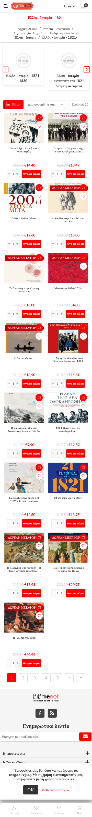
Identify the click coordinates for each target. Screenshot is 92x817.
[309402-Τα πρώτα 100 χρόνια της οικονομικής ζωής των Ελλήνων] (68, 128)
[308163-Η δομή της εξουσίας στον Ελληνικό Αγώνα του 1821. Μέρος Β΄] (68, 337)
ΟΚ (30, 789)
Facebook (40, 713)
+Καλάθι (39, 117)
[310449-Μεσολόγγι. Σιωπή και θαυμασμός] (24, 128)
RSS (52, 713)
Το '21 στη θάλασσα (24, 637)
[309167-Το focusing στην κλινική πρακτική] (24, 268)
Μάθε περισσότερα (55, 790)
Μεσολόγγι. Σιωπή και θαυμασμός (24, 150)
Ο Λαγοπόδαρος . (24, 358)
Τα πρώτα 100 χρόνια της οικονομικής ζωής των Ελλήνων (68, 150)
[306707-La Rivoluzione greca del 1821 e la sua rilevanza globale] (24, 478)
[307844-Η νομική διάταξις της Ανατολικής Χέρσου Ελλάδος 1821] (24, 407)
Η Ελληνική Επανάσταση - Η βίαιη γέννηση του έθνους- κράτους (24, 569)
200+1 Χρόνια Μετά (24, 218)
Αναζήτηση (59, 813)
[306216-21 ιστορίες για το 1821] (68, 477)
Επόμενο (69, 677)
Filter (16, 104)
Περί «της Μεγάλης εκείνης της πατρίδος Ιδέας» (68, 569)
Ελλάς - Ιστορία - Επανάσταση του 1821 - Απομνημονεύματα (68, 81)
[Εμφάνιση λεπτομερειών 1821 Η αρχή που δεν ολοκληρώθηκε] (68, 407)
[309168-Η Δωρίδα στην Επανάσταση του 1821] (68, 198)
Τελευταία (80, 677)
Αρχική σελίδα (27, 29)
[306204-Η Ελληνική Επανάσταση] (24, 547)
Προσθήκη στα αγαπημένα (39, 126)
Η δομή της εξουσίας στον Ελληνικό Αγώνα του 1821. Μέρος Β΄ (68, 360)
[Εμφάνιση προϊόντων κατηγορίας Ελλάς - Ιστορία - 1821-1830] (23, 60)
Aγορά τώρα (31, 173)
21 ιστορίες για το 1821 (68, 498)
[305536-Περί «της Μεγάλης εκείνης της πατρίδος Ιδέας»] (68, 547)
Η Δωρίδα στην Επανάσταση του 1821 (68, 220)
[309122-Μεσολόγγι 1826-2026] (68, 268)
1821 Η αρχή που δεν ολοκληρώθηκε (68, 429)
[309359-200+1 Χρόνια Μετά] (24, 198)
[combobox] (42, 104)
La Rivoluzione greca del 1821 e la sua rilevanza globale (24, 500)
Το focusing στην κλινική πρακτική (24, 290)
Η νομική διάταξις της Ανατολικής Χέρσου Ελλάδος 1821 (24, 430)
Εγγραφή (85, 736)
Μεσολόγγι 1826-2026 (68, 288)
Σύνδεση (14, 813)
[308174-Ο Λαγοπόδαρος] (24, 338)
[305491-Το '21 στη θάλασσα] (24, 617)
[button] (87, 69)
